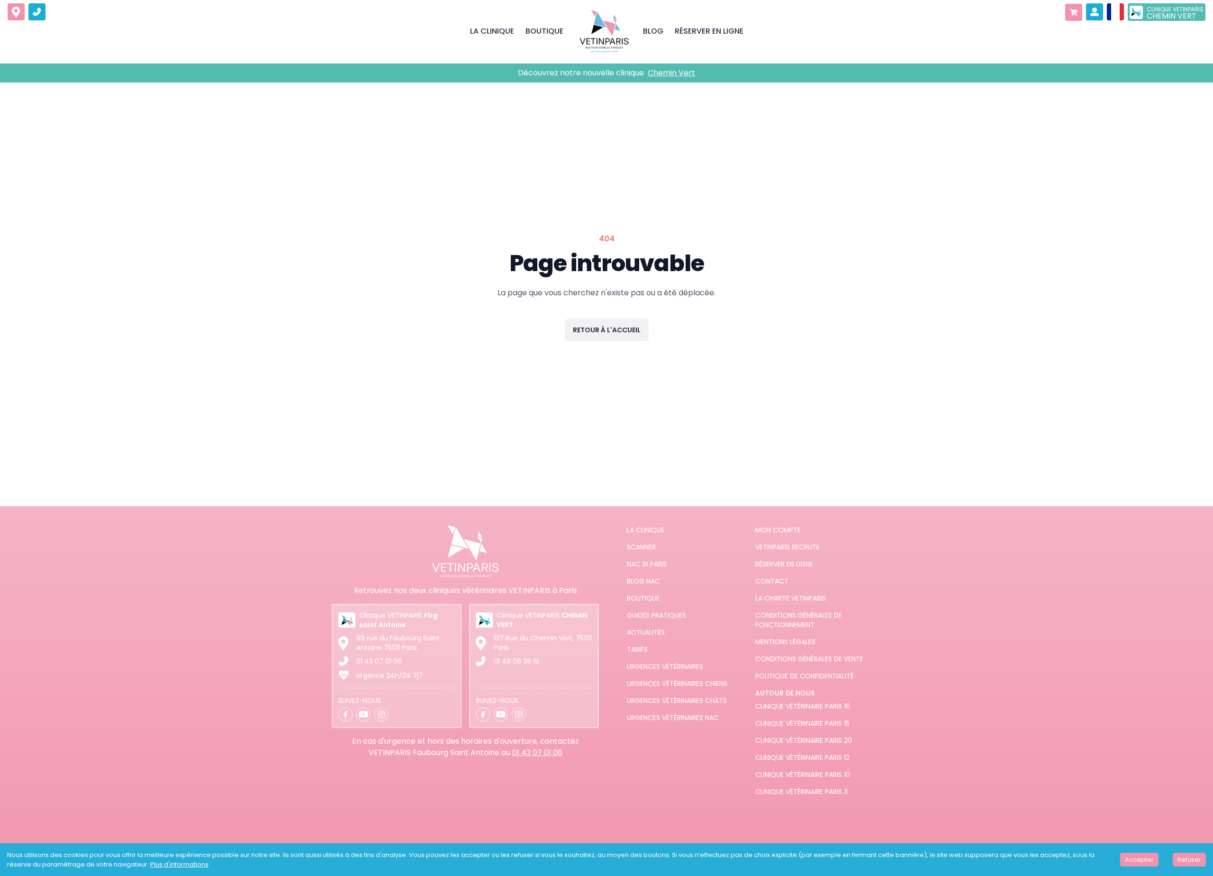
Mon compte (778, 530)
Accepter (1139, 859)
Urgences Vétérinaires (665, 666)
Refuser (1189, 859)
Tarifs (637, 649)
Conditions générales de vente (809, 659)
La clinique (645, 530)
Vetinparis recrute (787, 547)
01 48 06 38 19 (516, 661)
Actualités (646, 632)
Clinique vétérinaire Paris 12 (802, 757)
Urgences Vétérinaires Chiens (677, 683)
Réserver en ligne (784, 564)
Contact (771, 581)
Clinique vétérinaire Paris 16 (802, 706)
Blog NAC (643, 581)
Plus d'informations (179, 864)
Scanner (641, 547)
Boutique (643, 598)
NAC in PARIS (647, 564)
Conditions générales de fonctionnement (798, 620)
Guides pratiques (656, 615)
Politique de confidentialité (804, 676)
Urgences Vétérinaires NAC (673, 717)
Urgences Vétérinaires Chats (677, 700)
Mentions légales (785, 642)
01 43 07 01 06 (379, 661)
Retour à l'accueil (607, 330)
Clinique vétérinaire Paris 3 (801, 791)
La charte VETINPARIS (790, 598)
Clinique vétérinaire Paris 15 (802, 723)
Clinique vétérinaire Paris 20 (803, 740)
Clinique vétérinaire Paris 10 (802, 774)
